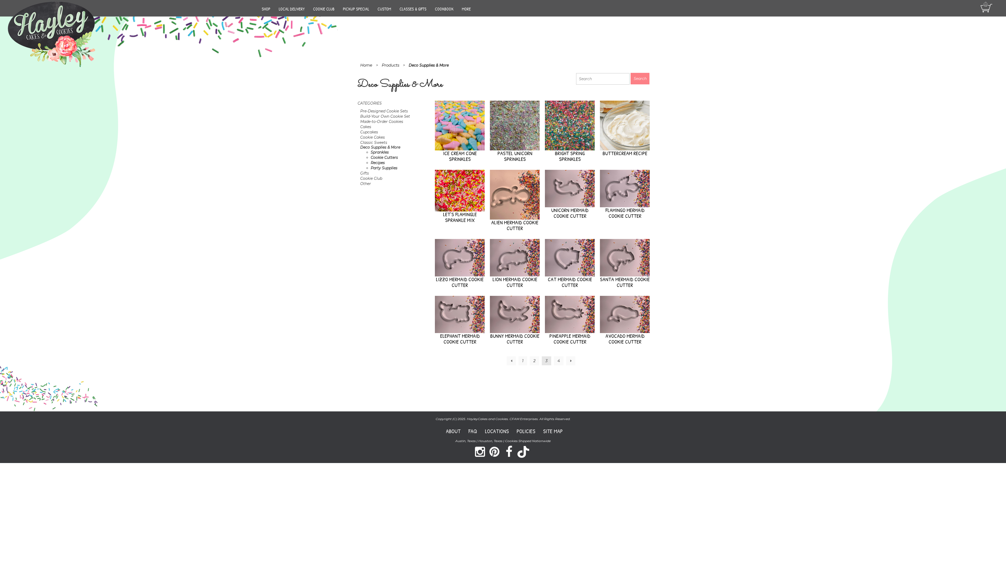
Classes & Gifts (413, 9)
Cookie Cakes (372, 137)
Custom (384, 9)
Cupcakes (369, 132)
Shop (266, 9)
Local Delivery (292, 9)
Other (365, 183)
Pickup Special (356, 9)
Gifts (364, 173)
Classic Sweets (373, 142)
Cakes (365, 126)
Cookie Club (324, 9)
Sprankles (380, 152)
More (466, 9)
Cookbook (444, 9)
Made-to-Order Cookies (381, 121)
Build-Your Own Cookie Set (385, 116)
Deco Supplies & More (380, 147)
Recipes (378, 162)
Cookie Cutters (384, 157)
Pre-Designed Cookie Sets (384, 111)
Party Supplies (384, 168)
